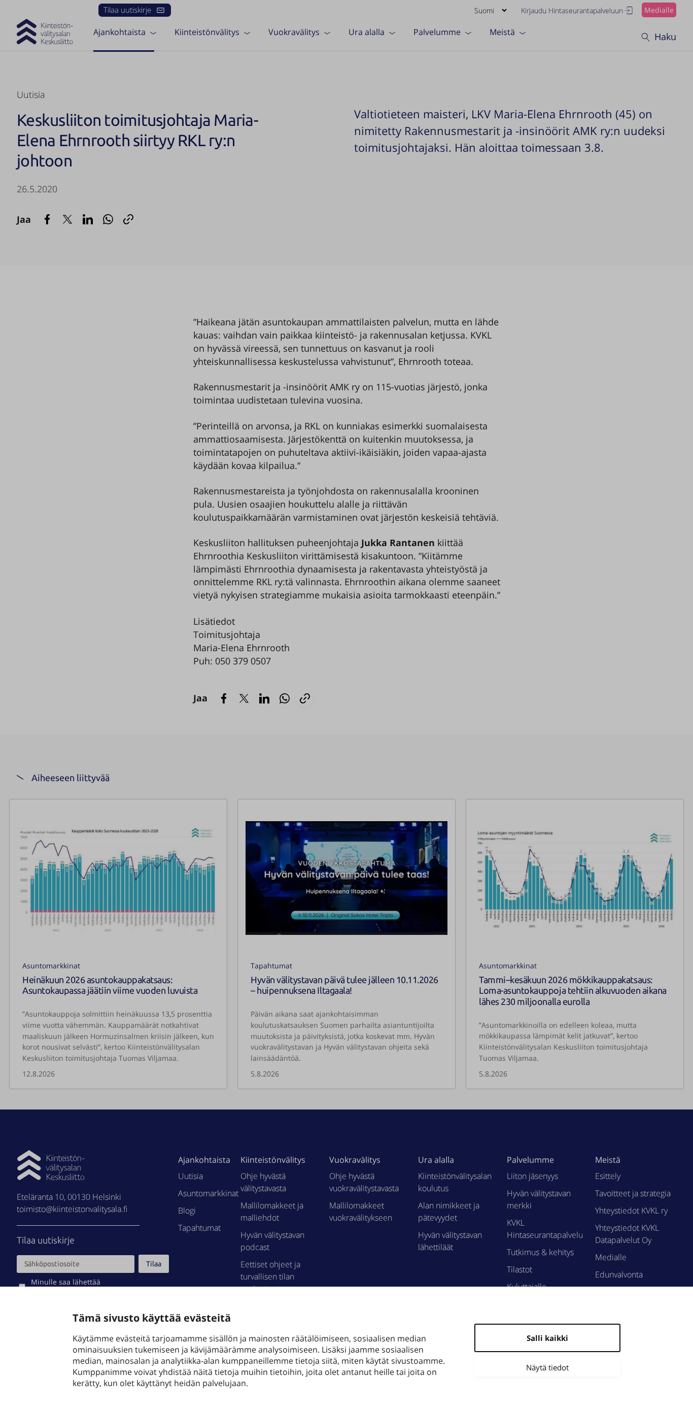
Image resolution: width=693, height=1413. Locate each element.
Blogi (187, 1210)
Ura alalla (367, 32)
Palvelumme (437, 32)
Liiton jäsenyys (532, 1176)
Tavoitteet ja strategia (633, 1193)
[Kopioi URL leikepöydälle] (128, 219)
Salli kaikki (547, 1338)
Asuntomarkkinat (51, 965)
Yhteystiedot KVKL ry (631, 1210)
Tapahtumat (271, 965)
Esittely (607, 1176)
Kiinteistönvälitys (207, 32)
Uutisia (31, 94)
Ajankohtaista (119, 32)
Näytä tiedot (547, 1367)
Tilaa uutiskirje (127, 10)
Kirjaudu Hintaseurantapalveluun (572, 10)
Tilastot (519, 1269)
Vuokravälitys (294, 32)
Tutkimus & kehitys (540, 1252)
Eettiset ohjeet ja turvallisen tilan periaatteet (270, 1276)
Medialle (659, 10)
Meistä (502, 32)
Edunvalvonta (619, 1274)
